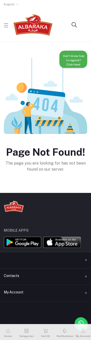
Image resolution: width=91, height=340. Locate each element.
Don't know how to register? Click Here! (73, 61)
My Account (14, 292)
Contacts (11, 276)
